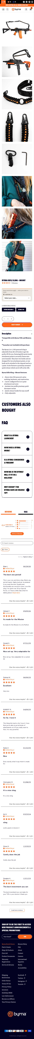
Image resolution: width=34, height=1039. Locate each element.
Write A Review (17, 534)
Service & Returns (8, 965)
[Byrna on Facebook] (24, 2)
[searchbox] (17, 543)
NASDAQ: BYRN (7, 993)
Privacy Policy (6, 987)
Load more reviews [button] (17, 910)
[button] (27, 601)
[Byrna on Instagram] (26, 2)
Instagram (21, 981)
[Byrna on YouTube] (32, 2)
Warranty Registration (6, 960)
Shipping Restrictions (6, 976)
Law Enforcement (8, 996)
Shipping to (8, 294)
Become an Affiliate (8, 999)
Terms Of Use (6, 984)
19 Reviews (14, 283)
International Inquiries (22, 960)
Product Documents (8, 956)
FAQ (19, 947)
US (4, 2)
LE (15, 2)
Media (20, 965)
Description (6, 333)
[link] (7, 9)
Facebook (21, 975)
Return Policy (22, 944)
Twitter (20, 978)
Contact (20, 953)
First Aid (5, 953)
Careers (20, 956)
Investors (5, 990)
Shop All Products (8, 950)
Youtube (21, 984)
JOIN (25, 937)
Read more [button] (16, 593)
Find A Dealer (6, 947)
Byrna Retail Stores (8, 944)
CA (10, 2)
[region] (23, 521)
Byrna (14, 1036)
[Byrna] (17, 1015)
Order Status (6, 981)
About (20, 950)
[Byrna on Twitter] (29, 2)
